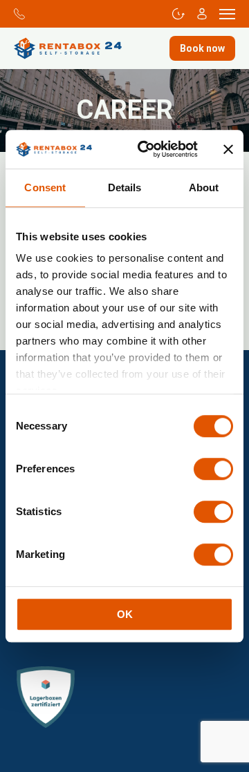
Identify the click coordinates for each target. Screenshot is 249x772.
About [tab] (204, 187)
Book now (202, 48)
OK (125, 614)
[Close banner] (228, 149)
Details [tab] (125, 187)
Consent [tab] (45, 187)
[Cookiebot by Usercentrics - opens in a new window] (146, 149)
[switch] (213, 469)
